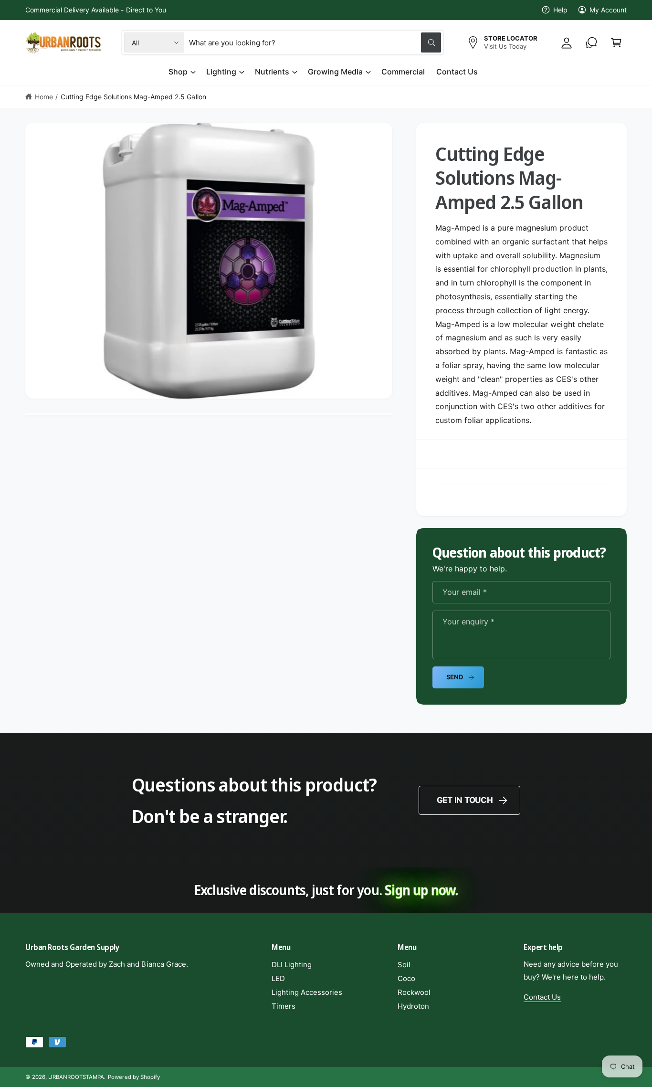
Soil (404, 964)
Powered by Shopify (133, 1077)
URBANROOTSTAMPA (76, 1077)
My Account (608, 10)
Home (44, 97)
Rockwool (414, 992)
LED (278, 978)
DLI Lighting (292, 964)
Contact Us (542, 997)
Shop (178, 71)
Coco (406, 978)
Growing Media (335, 71)
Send (454, 677)
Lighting (221, 71)
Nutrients (272, 71)
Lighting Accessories (307, 992)
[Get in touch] (591, 42)
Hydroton (413, 1006)
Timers (283, 1006)
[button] (616, 42)
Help (560, 10)
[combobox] (315, 42)
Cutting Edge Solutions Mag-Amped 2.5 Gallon (133, 97)
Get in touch (465, 800)
